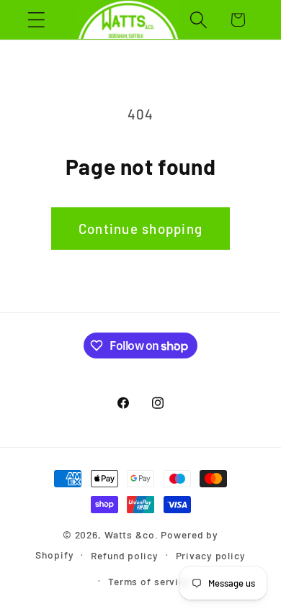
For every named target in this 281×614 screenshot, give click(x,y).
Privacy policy (211, 555)
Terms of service (149, 581)
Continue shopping (140, 228)
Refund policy (124, 555)
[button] (36, 20)
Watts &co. (131, 534)
